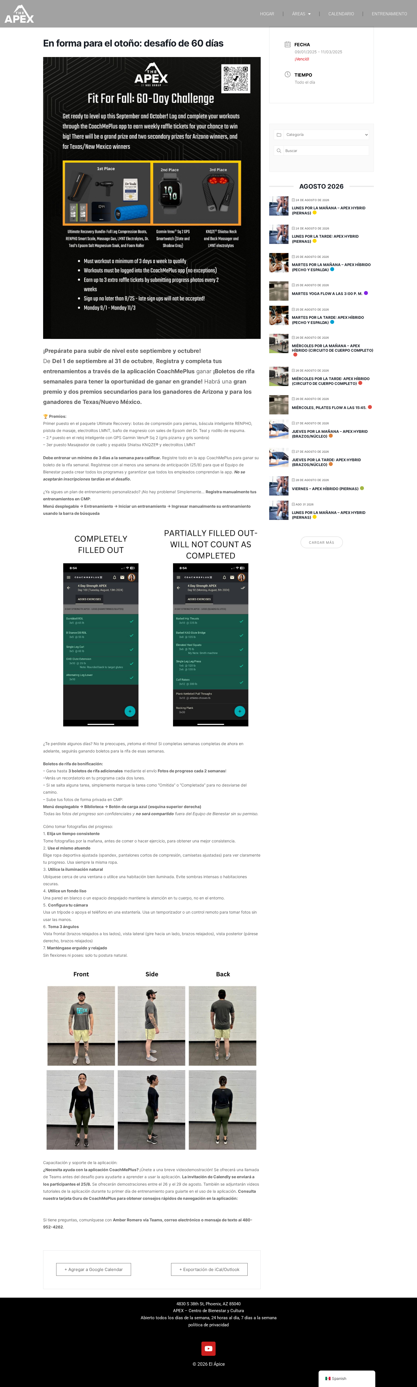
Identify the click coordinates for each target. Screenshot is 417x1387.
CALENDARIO (341, 13)
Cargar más (321, 542)
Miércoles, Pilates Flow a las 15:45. (329, 407)
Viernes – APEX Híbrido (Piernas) (325, 488)
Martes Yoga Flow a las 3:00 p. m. (327, 293)
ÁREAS (298, 13)
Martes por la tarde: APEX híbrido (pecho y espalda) (328, 320)
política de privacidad (208, 1324)
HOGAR (267, 13)
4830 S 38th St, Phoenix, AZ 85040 (208, 1303)
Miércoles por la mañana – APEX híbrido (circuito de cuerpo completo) (332, 348)
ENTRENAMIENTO (389, 13)
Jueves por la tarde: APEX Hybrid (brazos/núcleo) (326, 462)
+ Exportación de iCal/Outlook (209, 1269)
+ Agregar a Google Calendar (93, 1269)
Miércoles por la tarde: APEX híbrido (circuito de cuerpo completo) (331, 381)
